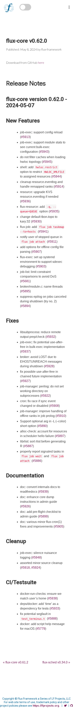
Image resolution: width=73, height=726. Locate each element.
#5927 (25, 381)
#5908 (54, 405)
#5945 (47, 161)
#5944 (56, 176)
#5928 (49, 366)
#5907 (36, 251)
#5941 (43, 231)
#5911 (52, 241)
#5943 (44, 151)
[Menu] (69, 4)
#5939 (43, 491)
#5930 (36, 221)
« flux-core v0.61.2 (15, 662)
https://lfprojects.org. (46, 705)
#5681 (25, 281)
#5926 (25, 506)
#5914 (59, 186)
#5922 (45, 395)
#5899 (43, 516)
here (41, 62)
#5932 (50, 336)
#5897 (60, 436)
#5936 (25, 201)
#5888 (52, 618)
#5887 (28, 446)
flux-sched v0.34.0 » (56, 662)
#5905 (59, 526)
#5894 (25, 306)
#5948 (36, 557)
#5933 (54, 608)
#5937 (25, 351)
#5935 (54, 211)
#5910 (60, 415)
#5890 (42, 426)
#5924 (35, 567)
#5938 (52, 598)
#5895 (25, 291)
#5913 (25, 137)
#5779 (40, 628)
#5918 (25, 567)
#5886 (37, 460)
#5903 (41, 266)
